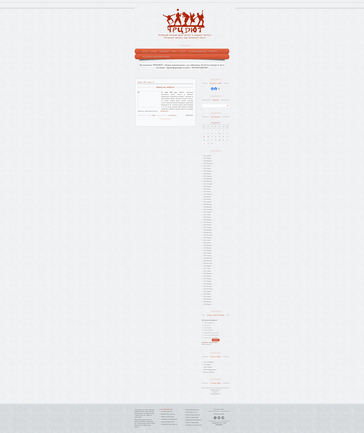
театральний (207, 328)
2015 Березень (208, 220)
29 (204, 143)
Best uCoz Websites (209, 372)
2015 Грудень (207, 238)
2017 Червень (207, 281)
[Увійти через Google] (218, 88)
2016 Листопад (208, 263)
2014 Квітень (207, 197)
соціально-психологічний (211, 335)
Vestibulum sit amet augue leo (169, 419)
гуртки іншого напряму (211, 338)
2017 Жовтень (208, 286)
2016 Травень (207, 250)
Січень (149, 82)
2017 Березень (208, 273)
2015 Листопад (208, 235)
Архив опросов (213, 342)
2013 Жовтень (208, 181)
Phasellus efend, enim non (168, 414)
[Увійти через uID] (212, 88)
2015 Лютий (207, 217)
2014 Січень (207, 189)
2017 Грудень (207, 291)
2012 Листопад (208, 163)
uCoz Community (208, 362)
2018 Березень (208, 299)
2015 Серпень (207, 227)
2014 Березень (208, 194)
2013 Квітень (207, 173)
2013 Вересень (208, 179)
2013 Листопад (208, 184)
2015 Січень (207, 214)
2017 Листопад (208, 289)
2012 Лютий (207, 156)
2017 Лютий (207, 271)
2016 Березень (208, 245)
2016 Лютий (207, 243)
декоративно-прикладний (211, 333)
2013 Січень (207, 166)
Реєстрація (217, 409)
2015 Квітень (207, 222)
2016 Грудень (207, 266)
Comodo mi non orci (166, 411)
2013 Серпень (207, 176)
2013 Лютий (207, 168)
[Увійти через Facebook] (215, 88)
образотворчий (208, 330)
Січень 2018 (215, 123)
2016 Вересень (208, 258)
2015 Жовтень (208, 232)
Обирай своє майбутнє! (165, 87)
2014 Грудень (207, 212)
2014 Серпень (207, 202)
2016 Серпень (207, 255)
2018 (145, 82)
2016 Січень (207, 240)
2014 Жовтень (208, 207)
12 (219, 133)
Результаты (205, 342)
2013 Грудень (207, 186)
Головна (139, 82)
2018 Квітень (207, 302)
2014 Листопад (208, 209)
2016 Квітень (207, 248)
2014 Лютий (207, 191)
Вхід (222, 409)
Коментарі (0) (172, 115)
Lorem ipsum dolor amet (166, 409)
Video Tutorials (208, 367)
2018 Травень (207, 304)
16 (208, 136)
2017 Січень (207, 268)
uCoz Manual (207, 364)
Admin (153, 115)
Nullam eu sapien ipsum (167, 416)
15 (204, 136)
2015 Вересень (208, 230)
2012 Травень (207, 158)
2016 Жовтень (208, 261)
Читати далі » (164, 111)
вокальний (207, 325)
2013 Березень (208, 171)
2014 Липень (207, 199)
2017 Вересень (208, 284)
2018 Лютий (207, 296)
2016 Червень (207, 253)
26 (219, 140)
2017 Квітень (207, 276)
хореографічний (208, 323)
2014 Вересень (208, 204)
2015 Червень (207, 225)
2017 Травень (207, 278)
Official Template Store (210, 370)
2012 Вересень (208, 161)
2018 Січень (207, 294)
